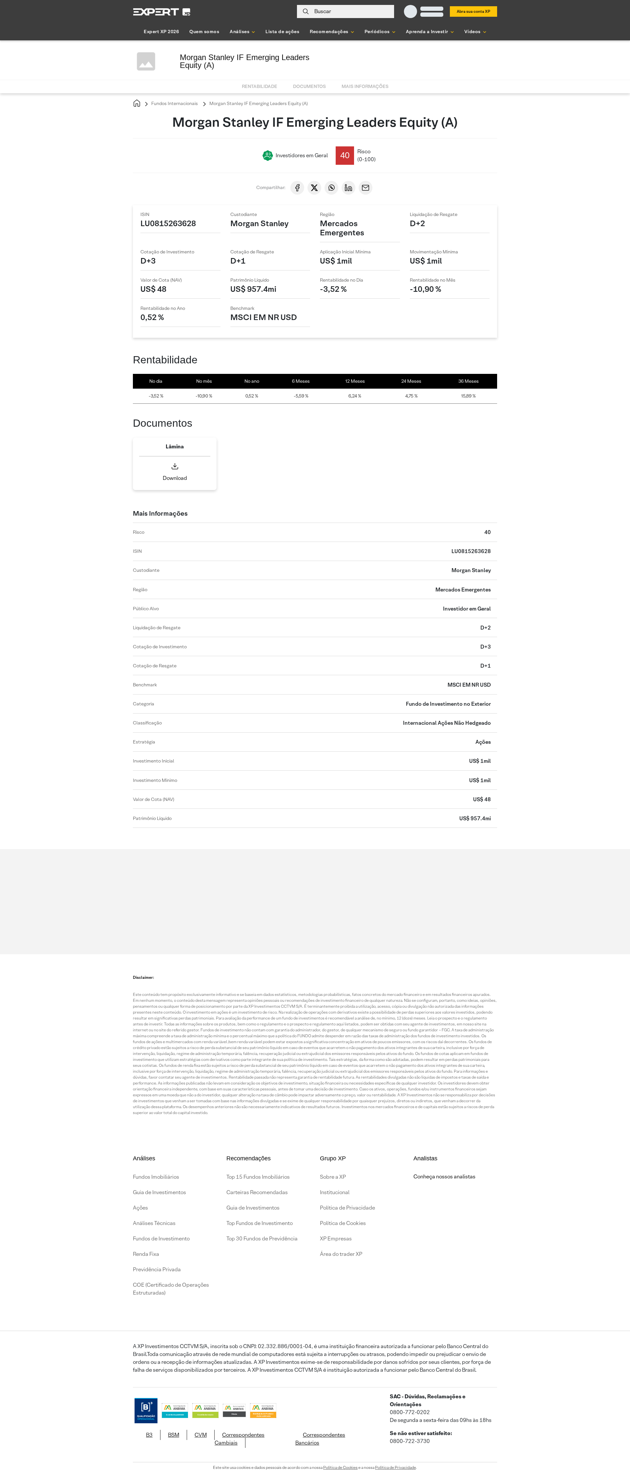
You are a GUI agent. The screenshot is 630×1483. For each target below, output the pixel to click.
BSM (173, 1434)
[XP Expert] (162, 12)
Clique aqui (210, 892)
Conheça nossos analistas (444, 1176)
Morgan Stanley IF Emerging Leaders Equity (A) (258, 103)
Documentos (309, 86)
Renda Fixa (146, 1254)
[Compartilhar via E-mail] (365, 188)
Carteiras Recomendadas (257, 1192)
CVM (201, 1434)
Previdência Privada (157, 1269)
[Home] (137, 103)
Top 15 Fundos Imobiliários (258, 1176)
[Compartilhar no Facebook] (297, 188)
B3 (149, 1434)
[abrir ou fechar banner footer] (612, 1449)
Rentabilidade (259, 86)
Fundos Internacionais (174, 103)
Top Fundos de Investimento (259, 1223)
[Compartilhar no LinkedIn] (348, 188)
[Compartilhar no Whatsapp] (331, 188)
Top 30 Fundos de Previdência (262, 1238)
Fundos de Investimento (161, 1238)
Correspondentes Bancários (320, 1438)
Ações (140, 1207)
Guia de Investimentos (159, 1192)
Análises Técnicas (154, 1223)
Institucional (334, 1192)
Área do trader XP (341, 1254)
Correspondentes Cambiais (239, 1438)
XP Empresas (336, 1238)
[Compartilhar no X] (314, 188)
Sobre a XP (333, 1176)
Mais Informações (365, 86)
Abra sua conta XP (473, 11)
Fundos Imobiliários (156, 1176)
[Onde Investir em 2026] (315, 1469)
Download (175, 478)
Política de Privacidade (347, 1207)
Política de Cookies (343, 1223)
